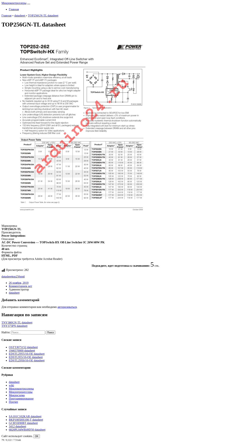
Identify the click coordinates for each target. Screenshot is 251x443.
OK (36, 436)
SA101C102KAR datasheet (25, 416)
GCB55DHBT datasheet (23, 423)
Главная (14, 9)
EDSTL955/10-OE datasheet (26, 357)
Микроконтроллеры (13, 3)
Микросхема (17, 395)
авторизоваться (67, 306)
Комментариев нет (20, 286)
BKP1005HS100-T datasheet (26, 419)
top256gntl (18, 276)
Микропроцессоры (21, 391)
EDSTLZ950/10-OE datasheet (26, 360)
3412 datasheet (17, 426)
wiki (11, 385)
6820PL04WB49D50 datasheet (27, 429)
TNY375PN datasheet (14, 325)
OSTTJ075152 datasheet (23, 347)
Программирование (21, 398)
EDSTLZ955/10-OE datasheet (26, 353)
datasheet (6, 276)
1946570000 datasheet (22, 350)
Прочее (13, 401)
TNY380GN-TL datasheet (16, 322)
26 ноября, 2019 (18, 282)
